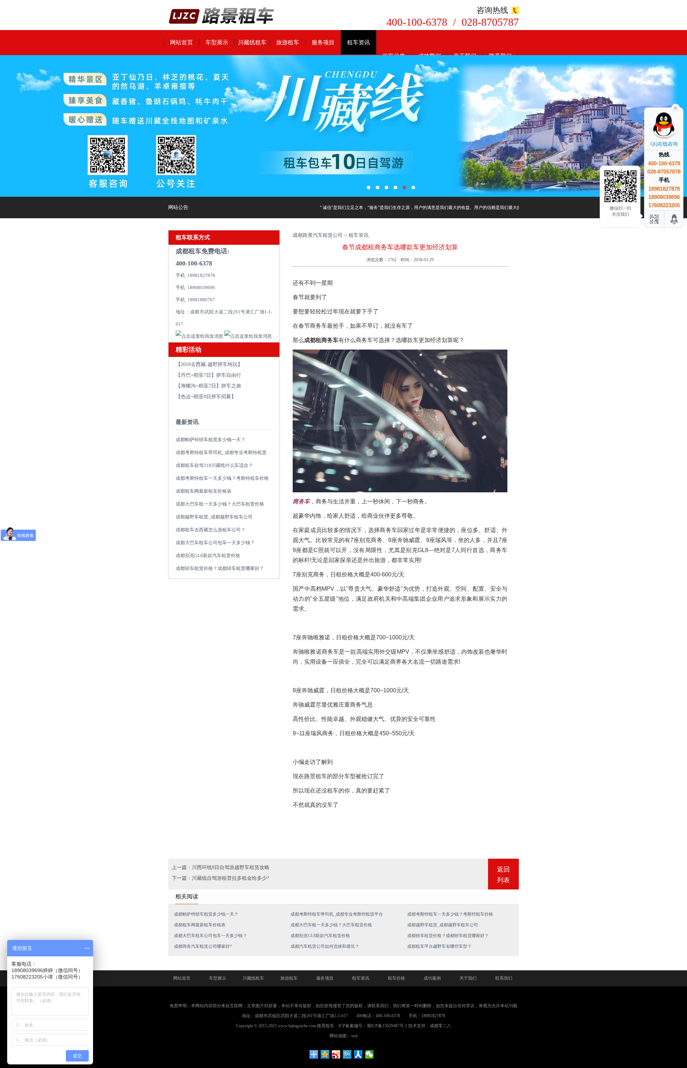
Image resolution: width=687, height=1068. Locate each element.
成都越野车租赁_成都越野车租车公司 (214, 517)
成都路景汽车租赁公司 (318, 235)
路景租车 (325, 1025)
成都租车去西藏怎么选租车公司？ (210, 529)
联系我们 (503, 978)
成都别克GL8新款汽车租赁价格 (208, 555)
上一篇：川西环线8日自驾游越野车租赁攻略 (220, 867)
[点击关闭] (675, 107)
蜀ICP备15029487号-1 (387, 1025)
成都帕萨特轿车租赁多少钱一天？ (210, 439)
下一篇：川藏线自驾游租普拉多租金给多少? (220, 878)
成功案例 (432, 978)
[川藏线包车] (343, 126)
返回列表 (503, 875)
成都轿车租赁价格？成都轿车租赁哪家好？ (220, 568)
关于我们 (468, 978)
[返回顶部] (674, 219)
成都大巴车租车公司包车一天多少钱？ (215, 542)
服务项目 (323, 42)
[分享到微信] (369, 1054)
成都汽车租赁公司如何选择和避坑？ (325, 946)
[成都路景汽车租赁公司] (222, 16)
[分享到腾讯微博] (347, 1054)
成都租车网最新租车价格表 (204, 491)
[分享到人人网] (358, 1054)
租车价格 (396, 978)
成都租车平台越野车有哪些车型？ (439, 946)
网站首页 (181, 42)
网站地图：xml (343, 1035)
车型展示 (216, 42)
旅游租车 (287, 42)
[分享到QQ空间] (325, 1054)
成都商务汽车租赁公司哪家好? (203, 946)
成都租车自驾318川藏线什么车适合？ (214, 465)
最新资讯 (187, 422)
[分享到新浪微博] (336, 1054)
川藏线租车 (252, 42)
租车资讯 (358, 42)
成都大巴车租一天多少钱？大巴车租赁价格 (220, 504)
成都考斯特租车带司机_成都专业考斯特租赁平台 (226, 452)
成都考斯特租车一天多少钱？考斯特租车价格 (222, 478)
